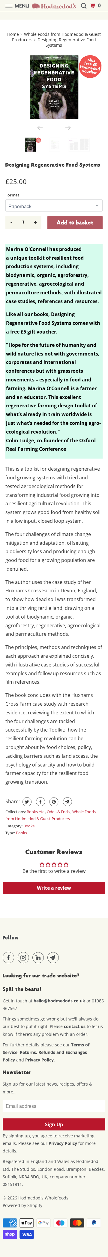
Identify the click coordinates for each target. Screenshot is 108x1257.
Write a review (54, 888)
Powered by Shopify (22, 1205)
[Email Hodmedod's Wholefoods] (54, 957)
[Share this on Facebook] (39, 801)
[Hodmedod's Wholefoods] (54, 6)
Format (12, 195)
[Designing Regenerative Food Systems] (54, 87)
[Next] (68, 127)
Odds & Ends (58, 811)
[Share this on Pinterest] (53, 801)
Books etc (36, 811)
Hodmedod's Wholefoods (43, 1198)
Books (28, 826)
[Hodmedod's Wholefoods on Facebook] (9, 957)
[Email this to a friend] (67, 801)
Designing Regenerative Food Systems (52, 165)
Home (13, 34)
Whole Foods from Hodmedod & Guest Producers (56, 36)
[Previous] (39, 127)
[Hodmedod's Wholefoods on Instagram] (25, 957)
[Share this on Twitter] (26, 801)
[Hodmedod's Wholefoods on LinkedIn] (39, 957)
